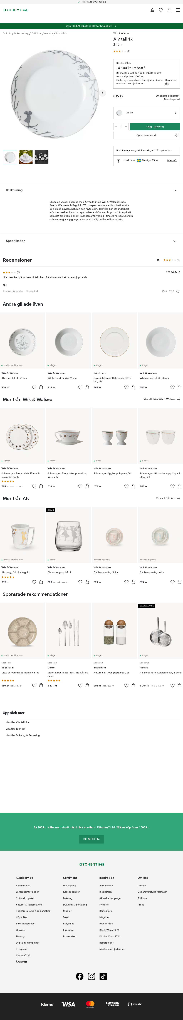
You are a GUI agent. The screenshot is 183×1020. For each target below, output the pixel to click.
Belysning (68, 923)
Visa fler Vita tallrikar (18, 722)
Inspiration (105, 892)
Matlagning (69, 885)
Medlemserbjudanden (112, 949)
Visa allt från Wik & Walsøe (159, 399)
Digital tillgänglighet (27, 943)
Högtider (104, 917)
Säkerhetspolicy (25, 923)
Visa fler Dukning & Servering (23, 735)
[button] (121, 51)
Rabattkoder (106, 943)
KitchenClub (23, 955)
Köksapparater (71, 892)
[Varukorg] (169, 10)
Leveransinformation (27, 892)
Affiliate (142, 898)
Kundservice (23, 885)
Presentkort (69, 936)
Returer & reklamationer (29, 905)
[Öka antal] (125, 126)
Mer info (172, 160)
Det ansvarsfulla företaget (152, 892)
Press (141, 905)
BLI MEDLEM (91, 839)
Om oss (142, 885)
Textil (66, 917)
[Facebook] (80, 976)
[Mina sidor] (152, 10)
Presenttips (106, 923)
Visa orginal (32, 291)
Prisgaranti (22, 949)
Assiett (48, 33)
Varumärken (106, 885)
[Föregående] (6, 93)
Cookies (20, 930)
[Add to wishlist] (34, 387)
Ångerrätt (21, 962)
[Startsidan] (15, 10)
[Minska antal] (115, 126)
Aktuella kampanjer (110, 898)
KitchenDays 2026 (109, 936)
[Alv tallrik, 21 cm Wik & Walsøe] (54, 92)
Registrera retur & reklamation (33, 911)
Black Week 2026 (109, 930)
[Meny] (178, 10)
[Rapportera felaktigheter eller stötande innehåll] (177, 291)
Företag (20, 936)
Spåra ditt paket (25, 898)
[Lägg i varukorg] (41, 387)
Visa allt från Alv (165, 498)
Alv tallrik (61, 33)
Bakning (67, 898)
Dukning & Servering (16, 33)
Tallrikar (36, 33)
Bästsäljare (105, 911)
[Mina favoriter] (161, 10)
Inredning (68, 930)
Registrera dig (171, 82)
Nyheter (104, 905)
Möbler (67, 911)
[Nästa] (102, 93)
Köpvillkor (22, 917)
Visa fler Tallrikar (15, 729)
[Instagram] (91, 976)
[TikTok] (103, 976)
